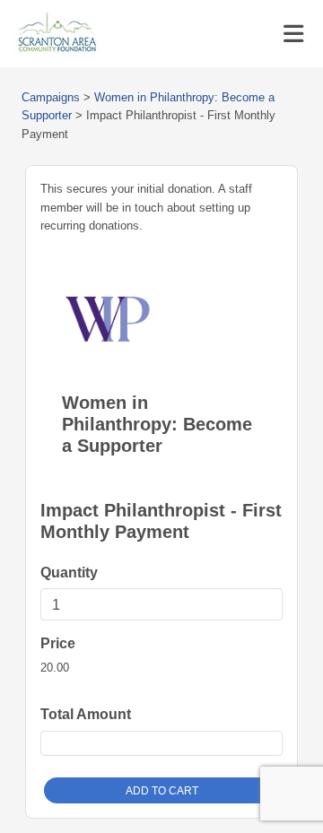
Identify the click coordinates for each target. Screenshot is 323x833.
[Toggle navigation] (293, 34)
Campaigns (51, 97)
